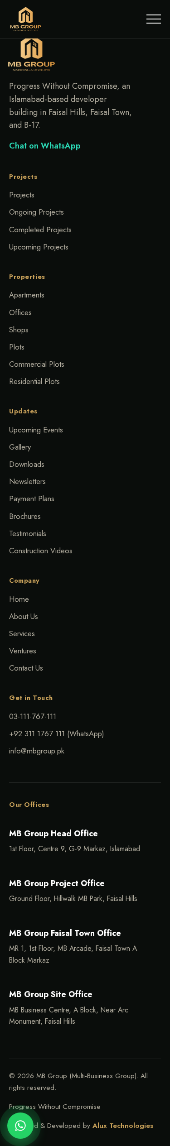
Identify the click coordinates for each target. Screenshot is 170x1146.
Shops (19, 329)
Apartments (26, 294)
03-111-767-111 (32, 716)
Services (22, 633)
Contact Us (26, 667)
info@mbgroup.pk (36, 750)
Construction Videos (41, 550)
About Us (23, 616)
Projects (21, 194)
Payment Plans (31, 498)
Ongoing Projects (36, 211)
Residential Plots (34, 381)
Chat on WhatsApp (45, 146)
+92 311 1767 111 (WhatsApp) (56, 733)
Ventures (22, 650)
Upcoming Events (36, 429)
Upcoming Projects (38, 246)
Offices (20, 312)
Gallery (20, 446)
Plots (16, 346)
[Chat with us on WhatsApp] (20, 1125)
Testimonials (27, 533)
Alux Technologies (122, 1126)
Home (19, 599)
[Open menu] (153, 19)
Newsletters (27, 481)
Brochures (25, 516)
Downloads (26, 464)
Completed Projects (40, 229)
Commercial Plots (36, 364)
